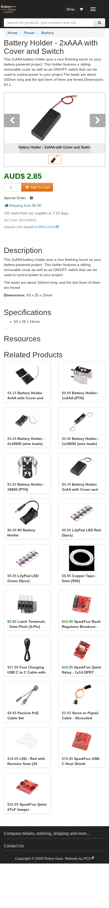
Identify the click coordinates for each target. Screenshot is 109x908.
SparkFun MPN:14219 (39, 227)
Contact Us (14, 846)
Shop (70, 9)
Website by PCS (78, 858)
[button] (11, 129)
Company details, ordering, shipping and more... (47, 833)
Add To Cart (40, 187)
